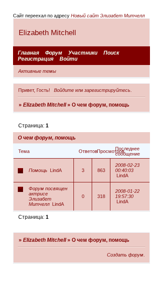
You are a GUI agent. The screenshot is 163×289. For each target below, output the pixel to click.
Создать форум (125, 254)
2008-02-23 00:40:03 (127, 167)
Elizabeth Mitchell (44, 105)
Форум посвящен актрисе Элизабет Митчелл (48, 196)
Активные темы (37, 71)
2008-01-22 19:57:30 (127, 193)
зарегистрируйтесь (107, 90)
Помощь (38, 170)
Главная (28, 53)
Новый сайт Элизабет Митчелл (108, 15)
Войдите (64, 90)
